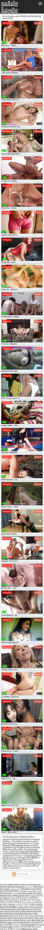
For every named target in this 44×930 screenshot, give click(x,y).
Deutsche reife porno (16, 887)
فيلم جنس (29, 887)
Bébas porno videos (30, 929)
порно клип (24, 895)
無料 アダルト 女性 (16, 924)
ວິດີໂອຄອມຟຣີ (39, 924)
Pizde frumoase (35, 907)
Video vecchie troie (21, 884)
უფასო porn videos (20, 893)
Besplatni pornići (13, 913)
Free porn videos (7, 884)
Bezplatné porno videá (29, 913)
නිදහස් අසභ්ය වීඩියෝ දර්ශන (20, 928)
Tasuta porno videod (15, 922)
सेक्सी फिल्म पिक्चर (9, 900)
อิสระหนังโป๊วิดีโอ (37, 916)
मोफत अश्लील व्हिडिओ (11, 902)
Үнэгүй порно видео (8, 909)
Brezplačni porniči (7, 916)
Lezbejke (16, 920)
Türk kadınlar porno (28, 889)
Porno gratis (30, 924)
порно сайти (23, 907)
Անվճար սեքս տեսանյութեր (31, 891)
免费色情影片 (12, 907)
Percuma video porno (9, 918)
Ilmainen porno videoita (9, 895)
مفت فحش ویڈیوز (28, 902)
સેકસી (14, 898)
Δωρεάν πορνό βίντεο (33, 922)
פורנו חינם (4, 924)
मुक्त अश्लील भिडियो (24, 927)
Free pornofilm (6, 893)
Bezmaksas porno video (27, 909)
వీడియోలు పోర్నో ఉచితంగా (30, 900)
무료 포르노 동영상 (23, 916)
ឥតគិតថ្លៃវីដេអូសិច (9, 7)
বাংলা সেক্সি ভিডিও (12, 891)
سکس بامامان (15, 889)
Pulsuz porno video (28, 920)
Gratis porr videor (35, 893)
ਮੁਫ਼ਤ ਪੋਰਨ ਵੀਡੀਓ (26, 904)
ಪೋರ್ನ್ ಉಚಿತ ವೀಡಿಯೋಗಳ (28, 898)
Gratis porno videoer (18, 911)
